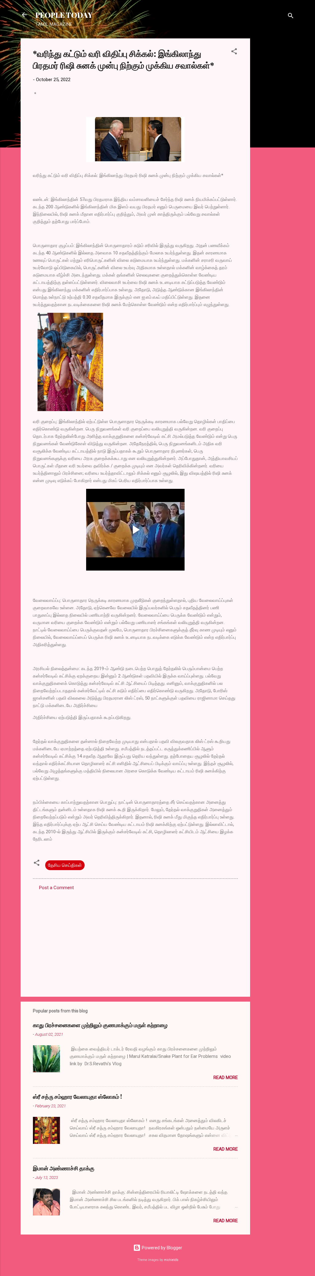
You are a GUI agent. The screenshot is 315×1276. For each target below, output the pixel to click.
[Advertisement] (274, 130)
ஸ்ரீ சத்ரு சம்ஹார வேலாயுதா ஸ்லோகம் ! (77, 1096)
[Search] (290, 16)
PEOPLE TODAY (63, 15)
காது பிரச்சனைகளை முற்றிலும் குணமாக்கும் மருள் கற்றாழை (100, 1025)
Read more (225, 1077)
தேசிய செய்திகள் (65, 865)
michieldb (171, 1260)
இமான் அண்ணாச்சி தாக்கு (63, 1168)
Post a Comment (56, 887)
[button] (234, 52)
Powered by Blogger (161, 1247)
